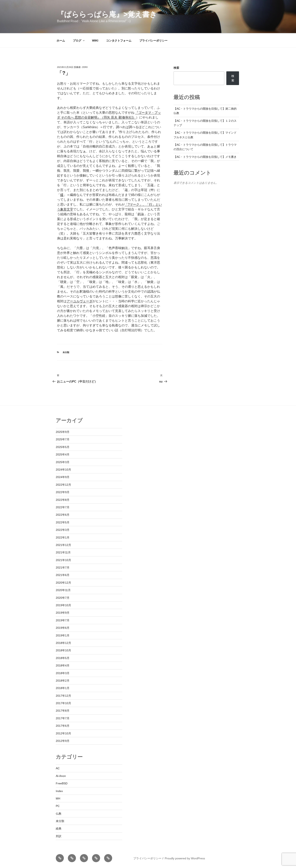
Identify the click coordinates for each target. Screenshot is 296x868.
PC (58, 806)
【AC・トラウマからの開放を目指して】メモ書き (205, 156)
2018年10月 (63, 650)
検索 (176, 67)
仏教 (58, 813)
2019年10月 (63, 605)
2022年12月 (63, 484)
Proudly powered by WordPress (185, 858)
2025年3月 (62, 462)
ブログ (77, 40)
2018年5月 (62, 658)
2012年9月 (62, 740)
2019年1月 (62, 635)
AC (58, 768)
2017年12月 (63, 695)
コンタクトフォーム (118, 40)
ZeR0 (85, 67)
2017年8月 (62, 710)
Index (59, 791)
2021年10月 (63, 560)
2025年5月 (62, 447)
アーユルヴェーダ (79, 301)
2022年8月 (62, 499)
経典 (58, 828)
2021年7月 (62, 567)
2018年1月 (62, 688)
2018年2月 (62, 680)
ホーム (61, 40)
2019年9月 (62, 612)
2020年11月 (63, 590)
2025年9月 (62, 431)
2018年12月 (63, 643)
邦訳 (58, 836)
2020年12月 (63, 582)
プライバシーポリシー (153, 40)
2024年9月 (62, 477)
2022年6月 (62, 514)
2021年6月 (62, 575)
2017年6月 (62, 725)
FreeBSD (61, 783)
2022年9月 (62, 492)
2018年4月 (62, 665)
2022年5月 (62, 522)
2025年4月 (62, 454)
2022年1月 (62, 537)
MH (58, 798)
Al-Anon (61, 776)
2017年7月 (62, 718)
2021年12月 (63, 545)
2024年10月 (63, 469)
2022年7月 (62, 507)
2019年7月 (62, 620)
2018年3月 (62, 673)
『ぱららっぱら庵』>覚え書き (107, 14)
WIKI (95, 40)
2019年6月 (62, 627)
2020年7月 (62, 597)
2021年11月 (63, 552)
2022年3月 (62, 529)
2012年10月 (63, 733)
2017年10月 (63, 703)
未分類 (66, 352)
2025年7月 (62, 439)
